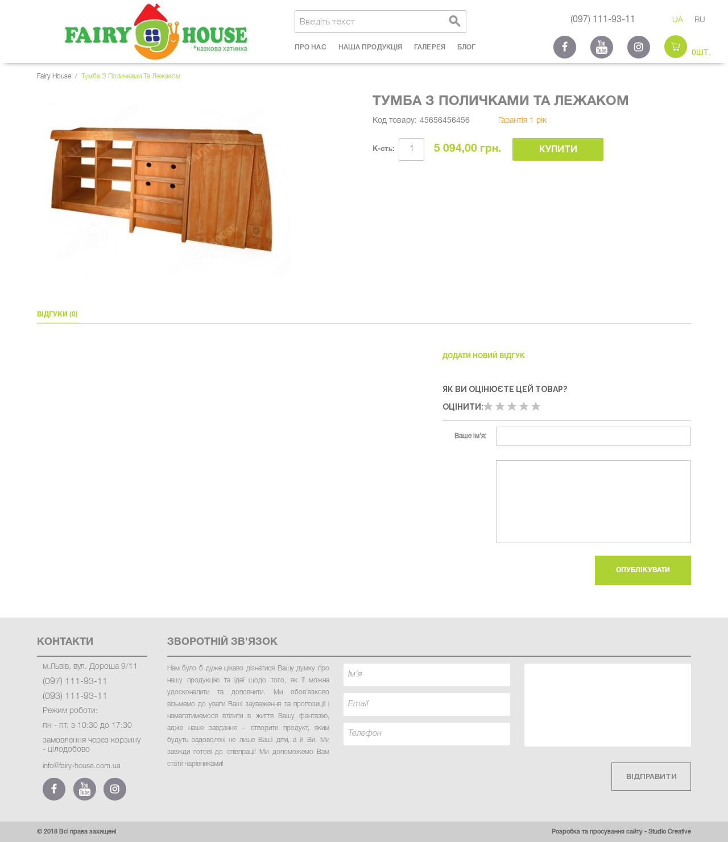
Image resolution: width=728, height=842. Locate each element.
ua (677, 20)
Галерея (429, 47)
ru (699, 20)
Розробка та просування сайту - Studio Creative (621, 832)
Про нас (310, 47)
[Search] (455, 21)
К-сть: (384, 149)
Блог (466, 47)
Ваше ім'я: (470, 436)
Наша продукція (370, 47)
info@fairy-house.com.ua (82, 766)
